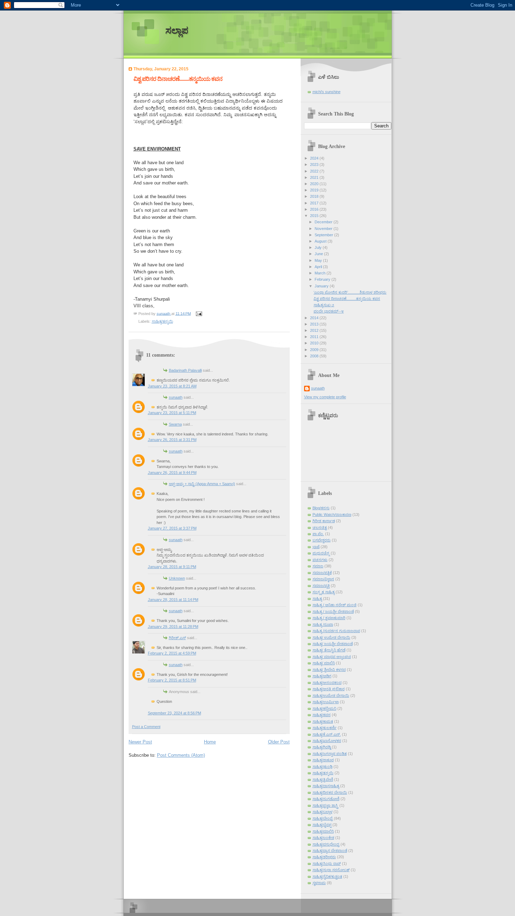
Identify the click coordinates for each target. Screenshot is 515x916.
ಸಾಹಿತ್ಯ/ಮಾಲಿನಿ (323, 831)
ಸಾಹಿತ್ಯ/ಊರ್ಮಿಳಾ (326, 702)
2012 (315, 330)
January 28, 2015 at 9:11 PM (172, 567)
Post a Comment (146, 727)
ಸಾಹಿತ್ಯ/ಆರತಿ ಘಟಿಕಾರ (329, 689)
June (319, 254)
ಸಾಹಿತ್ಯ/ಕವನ (322, 715)
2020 (315, 184)
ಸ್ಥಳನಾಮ (319, 883)
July (319, 247)
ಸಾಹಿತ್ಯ (317, 598)
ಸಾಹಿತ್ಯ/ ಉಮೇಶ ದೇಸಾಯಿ (331, 637)
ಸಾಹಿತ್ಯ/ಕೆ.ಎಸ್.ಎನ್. (327, 734)
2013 (315, 324)
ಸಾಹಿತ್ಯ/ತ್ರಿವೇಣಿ (323, 779)
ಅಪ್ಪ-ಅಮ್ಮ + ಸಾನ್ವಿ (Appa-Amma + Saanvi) (202, 484)
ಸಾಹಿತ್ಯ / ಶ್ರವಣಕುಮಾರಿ (329, 618)
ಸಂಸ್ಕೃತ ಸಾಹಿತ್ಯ (324, 592)
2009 (315, 350)
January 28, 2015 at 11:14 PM (173, 599)
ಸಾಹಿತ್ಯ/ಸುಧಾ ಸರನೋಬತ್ (331, 870)
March (321, 273)
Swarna (175, 424)
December (324, 222)
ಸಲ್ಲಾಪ (176, 31)
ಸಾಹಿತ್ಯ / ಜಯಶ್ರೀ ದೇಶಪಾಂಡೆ (333, 611)
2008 (315, 356)
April (319, 267)
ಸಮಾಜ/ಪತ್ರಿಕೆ (322, 573)
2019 (315, 190)
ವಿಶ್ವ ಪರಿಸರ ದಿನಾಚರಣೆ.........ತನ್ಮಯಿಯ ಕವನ (347, 298)
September (324, 235)
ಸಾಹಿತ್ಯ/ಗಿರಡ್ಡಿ (322, 747)
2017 (315, 203)
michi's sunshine (327, 92)
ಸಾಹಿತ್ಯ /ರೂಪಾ (323, 624)
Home (210, 741)
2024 (315, 158)
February (323, 279)
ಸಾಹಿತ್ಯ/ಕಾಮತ (323, 721)
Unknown (177, 578)
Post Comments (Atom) (181, 755)
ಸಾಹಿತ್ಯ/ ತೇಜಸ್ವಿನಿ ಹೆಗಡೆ (329, 650)
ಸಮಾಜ (318, 566)
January (322, 286)
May (319, 260)
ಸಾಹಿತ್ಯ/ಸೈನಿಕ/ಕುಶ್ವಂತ (327, 876)
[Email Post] (199, 313)
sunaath (176, 397)
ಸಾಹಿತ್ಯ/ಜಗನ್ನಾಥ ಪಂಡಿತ (330, 753)
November (324, 228)
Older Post (279, 741)
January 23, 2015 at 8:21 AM (172, 386)
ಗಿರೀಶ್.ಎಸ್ (177, 638)
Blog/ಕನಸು (321, 508)
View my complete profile (325, 397)
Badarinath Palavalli (185, 370)
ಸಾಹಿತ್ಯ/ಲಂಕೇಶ (323, 837)
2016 (315, 209)
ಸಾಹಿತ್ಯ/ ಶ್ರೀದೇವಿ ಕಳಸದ (329, 669)
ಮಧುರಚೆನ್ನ (321, 553)
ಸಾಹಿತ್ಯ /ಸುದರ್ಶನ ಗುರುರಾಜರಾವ (336, 631)
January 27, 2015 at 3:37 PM (172, 528)
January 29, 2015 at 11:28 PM (173, 626)
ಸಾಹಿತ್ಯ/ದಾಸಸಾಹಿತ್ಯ (326, 786)
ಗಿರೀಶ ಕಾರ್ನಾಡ (324, 521)
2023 (315, 164)
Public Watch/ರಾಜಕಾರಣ (332, 514)
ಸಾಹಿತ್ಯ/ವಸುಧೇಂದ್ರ (326, 844)
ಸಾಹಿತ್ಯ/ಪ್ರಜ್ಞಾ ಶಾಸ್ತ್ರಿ (325, 805)
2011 (315, 337)
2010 (315, 343)
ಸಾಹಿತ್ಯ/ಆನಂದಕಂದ (327, 682)
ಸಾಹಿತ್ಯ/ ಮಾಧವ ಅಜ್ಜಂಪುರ (332, 657)
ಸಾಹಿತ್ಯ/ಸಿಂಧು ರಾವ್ (327, 863)
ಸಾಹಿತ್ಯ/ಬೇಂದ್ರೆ (323, 818)
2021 (315, 177)
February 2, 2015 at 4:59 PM (172, 653)
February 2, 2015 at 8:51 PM (172, 680)
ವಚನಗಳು (320, 560)
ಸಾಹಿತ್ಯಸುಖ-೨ (324, 305)
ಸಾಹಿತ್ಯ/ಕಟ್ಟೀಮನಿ (324, 708)
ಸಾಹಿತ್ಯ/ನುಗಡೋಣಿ (326, 799)
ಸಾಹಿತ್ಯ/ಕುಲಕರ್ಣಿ (325, 728)
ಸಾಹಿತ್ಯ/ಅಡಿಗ (322, 676)
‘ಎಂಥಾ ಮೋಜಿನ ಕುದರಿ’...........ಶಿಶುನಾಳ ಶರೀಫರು (350, 292)
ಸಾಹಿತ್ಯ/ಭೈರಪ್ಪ (322, 825)
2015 (315, 216)
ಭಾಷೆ (316, 547)
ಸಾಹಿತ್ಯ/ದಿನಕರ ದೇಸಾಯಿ (330, 792)
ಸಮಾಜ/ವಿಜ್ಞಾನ (323, 579)
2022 (315, 171)
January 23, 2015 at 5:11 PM (172, 413)
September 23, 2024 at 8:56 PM (174, 713)
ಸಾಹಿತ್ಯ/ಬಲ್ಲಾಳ (322, 812)
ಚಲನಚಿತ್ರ (320, 527)
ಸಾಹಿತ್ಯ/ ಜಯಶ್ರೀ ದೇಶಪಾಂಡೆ (333, 644)
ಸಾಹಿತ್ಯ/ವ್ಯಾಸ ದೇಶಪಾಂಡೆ (330, 850)
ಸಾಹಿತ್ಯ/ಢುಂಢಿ (322, 766)
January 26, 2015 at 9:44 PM (172, 472)
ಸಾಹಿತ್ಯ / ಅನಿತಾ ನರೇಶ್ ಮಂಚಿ (335, 605)
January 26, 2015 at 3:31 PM (172, 440)
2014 (315, 318)
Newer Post (140, 741)
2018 (315, 196)
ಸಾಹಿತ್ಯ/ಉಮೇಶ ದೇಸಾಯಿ (331, 695)
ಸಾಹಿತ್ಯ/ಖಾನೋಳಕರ (327, 741)
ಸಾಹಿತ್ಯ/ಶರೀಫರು (324, 857)
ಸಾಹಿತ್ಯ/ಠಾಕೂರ (323, 760)
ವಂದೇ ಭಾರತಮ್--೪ (329, 311)
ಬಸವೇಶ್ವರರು (322, 540)
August (321, 241)
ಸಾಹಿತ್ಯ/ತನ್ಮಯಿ (162, 321)
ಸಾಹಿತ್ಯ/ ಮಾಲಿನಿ (324, 663)
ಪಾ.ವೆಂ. (318, 534)
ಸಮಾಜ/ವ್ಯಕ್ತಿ (321, 585)
